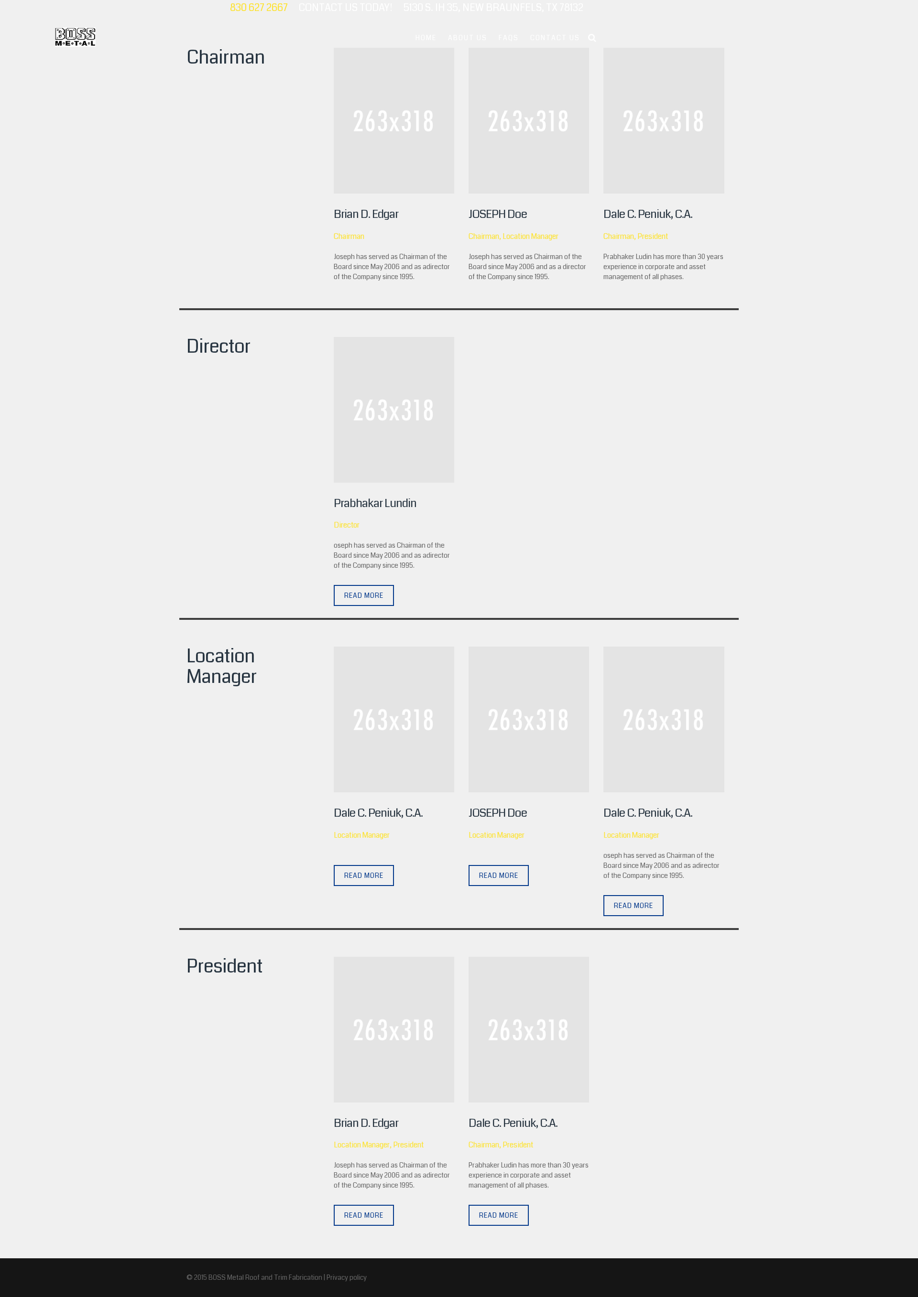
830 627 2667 (259, 7)
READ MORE (363, 595)
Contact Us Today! (346, 7)
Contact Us (555, 38)
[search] (592, 38)
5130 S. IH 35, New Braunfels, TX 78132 (493, 7)
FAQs (509, 38)
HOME (426, 38)
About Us (467, 38)
